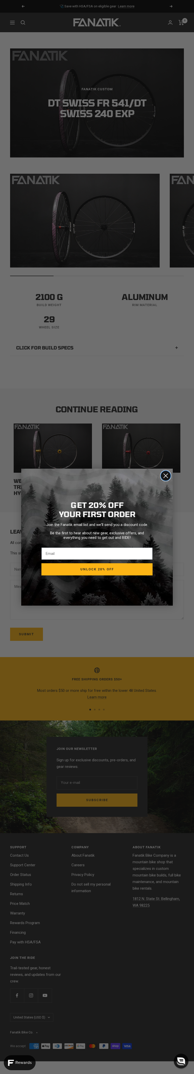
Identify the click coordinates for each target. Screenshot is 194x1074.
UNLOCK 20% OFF (97, 569)
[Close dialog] (166, 476)
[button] (181, 1061)
